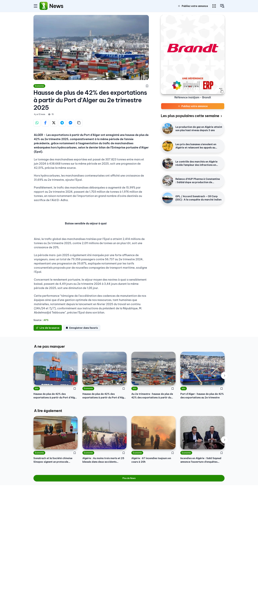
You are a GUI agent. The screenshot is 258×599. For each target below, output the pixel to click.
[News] (43, 6)
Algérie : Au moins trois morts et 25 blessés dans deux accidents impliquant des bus (103, 460)
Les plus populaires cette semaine (190, 115)
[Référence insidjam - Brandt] (193, 54)
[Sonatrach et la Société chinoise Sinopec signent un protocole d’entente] (55, 432)
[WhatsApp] (37, 122)
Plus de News (129, 478)
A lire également (48, 410)
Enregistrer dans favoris (83, 327)
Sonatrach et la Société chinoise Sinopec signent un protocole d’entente (52, 460)
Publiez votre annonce (195, 5)
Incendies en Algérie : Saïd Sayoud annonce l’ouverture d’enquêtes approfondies (200, 460)
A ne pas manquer (49, 346)
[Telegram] (62, 122)
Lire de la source (49, 327)
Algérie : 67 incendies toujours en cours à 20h (151, 460)
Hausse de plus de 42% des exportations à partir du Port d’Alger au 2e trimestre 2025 (55, 395)
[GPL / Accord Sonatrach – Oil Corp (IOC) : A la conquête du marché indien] (167, 198)
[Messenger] (70, 122)
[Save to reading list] (147, 86)
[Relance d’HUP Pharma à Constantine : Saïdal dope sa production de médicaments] (167, 180)
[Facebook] (45, 122)
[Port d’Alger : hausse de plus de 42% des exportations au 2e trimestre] (202, 368)
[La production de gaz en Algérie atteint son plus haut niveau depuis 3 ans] (167, 128)
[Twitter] (53, 122)
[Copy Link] (78, 122)
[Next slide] (224, 375)
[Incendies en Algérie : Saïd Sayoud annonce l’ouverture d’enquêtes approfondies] (202, 432)
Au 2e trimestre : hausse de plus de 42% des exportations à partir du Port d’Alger (152, 395)
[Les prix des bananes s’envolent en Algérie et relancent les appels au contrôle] (167, 146)
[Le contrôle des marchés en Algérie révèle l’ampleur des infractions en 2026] (167, 163)
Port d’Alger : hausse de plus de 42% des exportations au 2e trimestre (202, 395)
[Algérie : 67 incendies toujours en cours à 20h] (153, 432)
